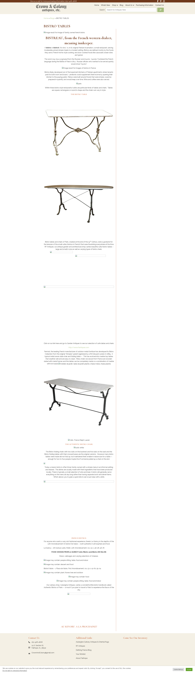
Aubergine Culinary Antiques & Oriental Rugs (92, 642)
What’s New (105, 5)
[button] (117, 5)
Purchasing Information (144, 5)
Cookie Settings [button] (178, 669)
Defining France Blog (83, 650)
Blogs (52, 18)
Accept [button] (189, 669)
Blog (121, 5)
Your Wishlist (81, 654)
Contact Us (159, 5)
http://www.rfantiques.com (79, 347)
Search (102, 10)
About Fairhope (81, 658)
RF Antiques (80, 646)
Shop (114, 5)
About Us (128, 5)
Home (96, 5)
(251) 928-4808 (71, 1)
